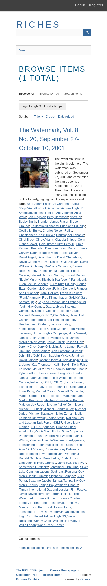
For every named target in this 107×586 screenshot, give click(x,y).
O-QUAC (37, 427)
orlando (49, 427)
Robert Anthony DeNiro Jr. (62, 449)
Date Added (66, 116)
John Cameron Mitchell (66, 351)
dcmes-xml (43, 548)
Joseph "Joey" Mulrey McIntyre (59, 360)
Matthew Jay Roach (32, 404)
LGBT (47, 382)
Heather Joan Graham (34, 324)
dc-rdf (31, 548)
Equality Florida (75, 284)
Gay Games (36, 306)
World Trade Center (50, 525)
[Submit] (87, 32)
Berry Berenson (57, 217)
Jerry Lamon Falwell (73, 346)
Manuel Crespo (46, 391)
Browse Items (52, 575)
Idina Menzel (77, 333)
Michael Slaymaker (42, 413)
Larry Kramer (47, 373)
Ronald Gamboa (30, 458)
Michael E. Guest (30, 409)
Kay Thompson (42, 364)
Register (96, 5)
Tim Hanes (41, 503)
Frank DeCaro (49, 293)
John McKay (61, 355)
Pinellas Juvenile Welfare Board (51, 440)
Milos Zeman (65, 413)
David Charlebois (69, 257)
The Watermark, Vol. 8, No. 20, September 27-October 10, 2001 (49, 139)
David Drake (49, 262)
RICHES (38, 24)
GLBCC (46, 315)
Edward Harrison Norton (46, 275)
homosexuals (28, 329)
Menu (23, 50)
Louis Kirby (26, 391)
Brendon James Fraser (53, 221)
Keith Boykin (62, 364)
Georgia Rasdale (57, 311)
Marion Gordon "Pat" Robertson (40, 396)
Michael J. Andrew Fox (58, 409)
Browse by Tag (49, 93)
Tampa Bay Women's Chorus (58, 485)
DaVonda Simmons (58, 266)
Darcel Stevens (69, 253)
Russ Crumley (46, 462)
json (55, 548)
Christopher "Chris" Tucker (37, 235)
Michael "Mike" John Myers (65, 404)
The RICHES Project (30, 570)
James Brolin (28, 337)
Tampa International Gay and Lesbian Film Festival (53, 489)
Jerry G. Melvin (48, 346)
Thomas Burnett (45, 498)
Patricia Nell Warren (58, 436)
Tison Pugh (37, 507)
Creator (51, 116)
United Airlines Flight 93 (50, 516)
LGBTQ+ (58, 382)
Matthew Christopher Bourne (63, 400)
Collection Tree (26, 575)
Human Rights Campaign (50, 333)
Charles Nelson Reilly (57, 230)
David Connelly (29, 262)
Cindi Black (26, 239)
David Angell (27, 257)
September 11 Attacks (33, 467)
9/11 (30, 204)
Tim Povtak (57, 503)
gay (33, 302)
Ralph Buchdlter (47, 445)
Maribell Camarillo (70, 391)
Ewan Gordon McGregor (35, 288)
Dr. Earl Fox (62, 271)
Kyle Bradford (28, 373)
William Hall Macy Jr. (67, 521)
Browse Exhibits (27, 579)
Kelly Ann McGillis (31, 369)
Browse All (26, 93)
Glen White (60, 315)
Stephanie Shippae (62, 476)
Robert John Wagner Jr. (64, 454)
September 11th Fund (64, 467)
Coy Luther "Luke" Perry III (56, 244)
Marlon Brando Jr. (31, 400)
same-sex (64, 462)
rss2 (79, 548)
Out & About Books (47, 431)
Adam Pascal (43, 204)
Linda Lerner (74, 382)
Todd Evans (55, 507)
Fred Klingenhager (54, 297)
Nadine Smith (55, 418)
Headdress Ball (41, 320)
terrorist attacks (62, 494)
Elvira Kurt (57, 284)
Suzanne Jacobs (40, 480)
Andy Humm (64, 213)
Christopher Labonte (70, 235)
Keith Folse (79, 364)
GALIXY (74, 297)
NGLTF (57, 422)
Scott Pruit (79, 462)
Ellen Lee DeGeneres (33, 284)
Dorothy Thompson (40, 271)
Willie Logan (27, 525)
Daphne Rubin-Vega (44, 253)
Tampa (57, 480)
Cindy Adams (45, 239)
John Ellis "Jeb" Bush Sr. (35, 355)
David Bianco (47, 257)
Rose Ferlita (51, 458)
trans (67, 507)
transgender (27, 512)
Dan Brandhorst (55, 248)
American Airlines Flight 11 (66, 208)
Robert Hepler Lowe (32, 454)
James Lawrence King (53, 337)
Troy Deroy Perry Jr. (50, 512)
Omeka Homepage (63, 570)
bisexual (75, 217)
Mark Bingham (73, 396)
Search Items (73, 93)
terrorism (44, 494)
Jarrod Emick (56, 342)
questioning (27, 445)
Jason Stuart (74, 342)
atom (22, 548)
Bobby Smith (27, 221)
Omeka (85, 579)
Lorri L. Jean (54, 387)
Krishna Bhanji (76, 369)
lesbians (36, 382)
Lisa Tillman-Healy (31, 387)
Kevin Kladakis (55, 369)
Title (37, 116)
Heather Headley (64, 320)
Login (80, 5)
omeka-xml (67, 548)
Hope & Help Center (52, 329)
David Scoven (69, 262)
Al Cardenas (62, 204)
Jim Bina (25, 351)
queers (79, 440)
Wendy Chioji (42, 521)
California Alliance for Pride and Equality (58, 226)
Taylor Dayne (28, 494)
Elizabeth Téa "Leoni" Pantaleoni (63, 279)
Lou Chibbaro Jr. (75, 387)
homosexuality (60, 324)
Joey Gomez (40, 351)
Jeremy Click (27, 346)
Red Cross (67, 445)
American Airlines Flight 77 (37, 213)
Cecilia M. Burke (30, 230)
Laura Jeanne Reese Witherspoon (53, 378)
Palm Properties (73, 431)
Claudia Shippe (65, 239)
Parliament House (31, 436)
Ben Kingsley (37, 217)
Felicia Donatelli (64, 288)
